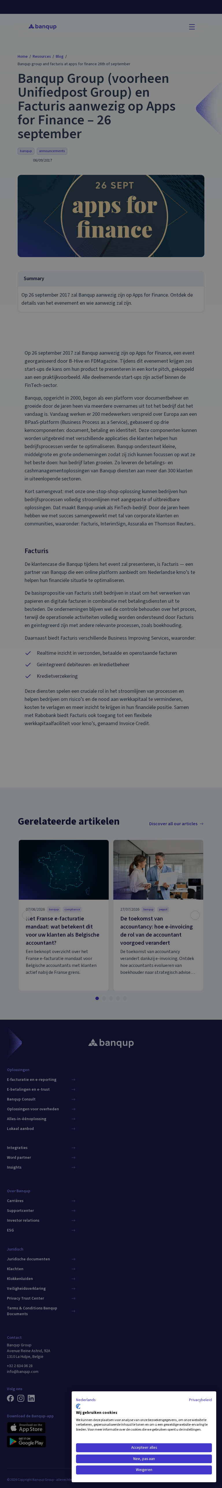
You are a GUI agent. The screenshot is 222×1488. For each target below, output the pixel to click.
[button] (85, 1400)
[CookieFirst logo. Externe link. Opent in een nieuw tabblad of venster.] (78, 1406)
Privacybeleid (200, 1400)
